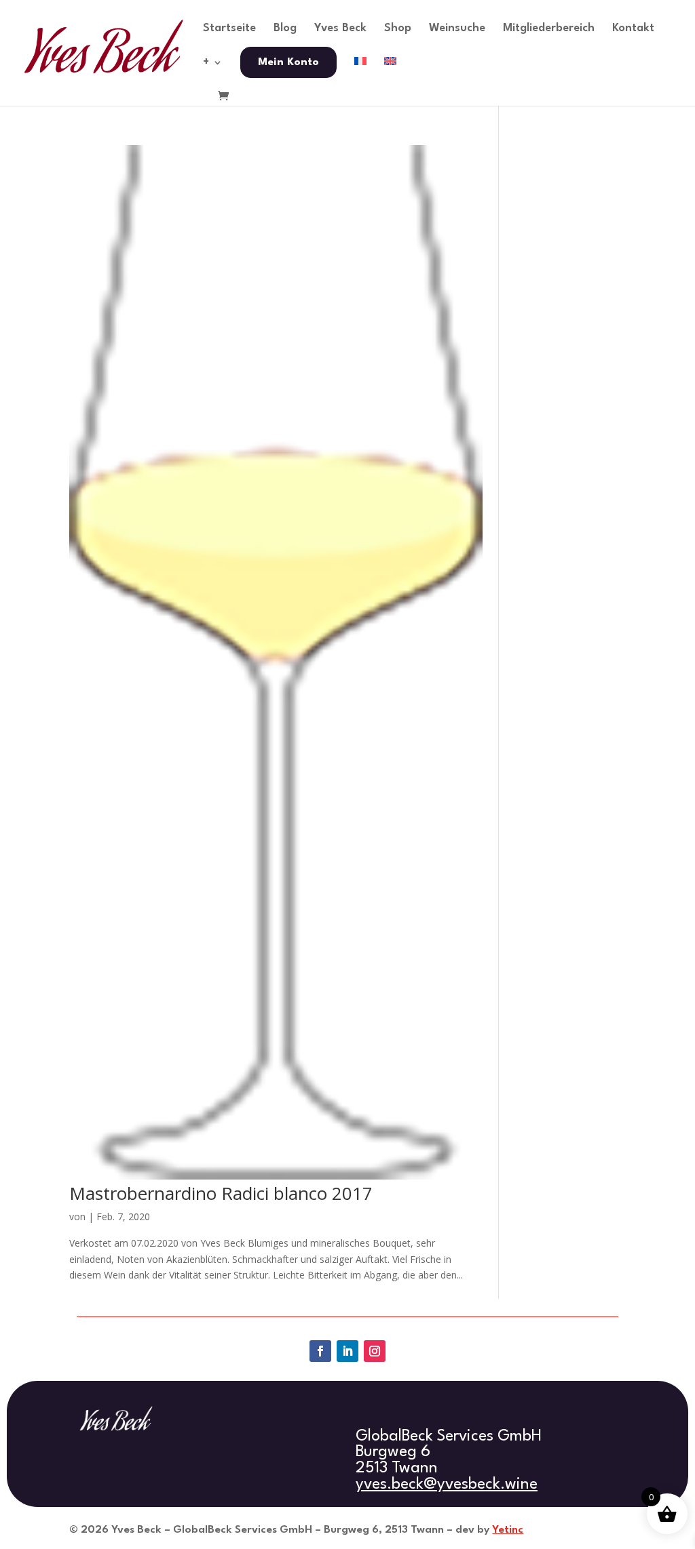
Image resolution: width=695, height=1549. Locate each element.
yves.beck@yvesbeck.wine (447, 1484)
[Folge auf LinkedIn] (347, 1351)
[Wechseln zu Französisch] (360, 74)
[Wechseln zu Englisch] (390, 74)
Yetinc (507, 1530)
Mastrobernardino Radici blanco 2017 (221, 1193)
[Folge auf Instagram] (375, 1351)
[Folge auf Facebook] (320, 1351)
